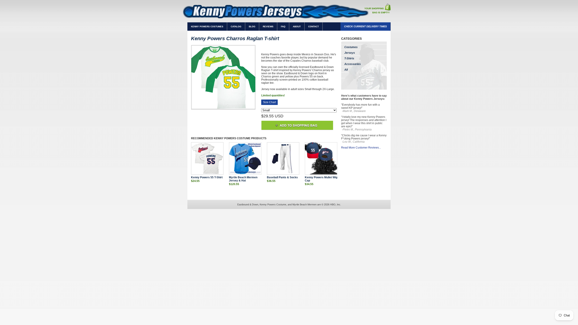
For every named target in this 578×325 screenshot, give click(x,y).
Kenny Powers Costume (232, 138)
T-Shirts (349, 58)
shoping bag (387, 7)
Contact (313, 26)
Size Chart (269, 102)
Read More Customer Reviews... (361, 147)
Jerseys (349, 52)
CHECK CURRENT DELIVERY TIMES (365, 26)
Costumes (351, 47)
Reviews (268, 26)
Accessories (352, 64)
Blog (252, 26)
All (346, 69)
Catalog (236, 26)
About (297, 26)
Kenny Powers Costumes (207, 26)
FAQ (283, 26)
